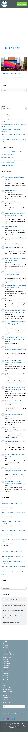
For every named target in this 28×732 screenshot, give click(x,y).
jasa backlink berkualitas (11, 441)
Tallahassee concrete (10, 299)
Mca (4, 681)
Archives (3, 585)
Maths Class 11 (6, 661)
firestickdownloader (10, 247)
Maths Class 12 (6, 659)
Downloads (5, 695)
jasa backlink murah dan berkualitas (13, 400)
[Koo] (12, 719)
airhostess (3, 157)
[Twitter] (5, 719)
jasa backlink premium (10, 347)
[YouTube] (10, 719)
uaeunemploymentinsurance (12, 237)
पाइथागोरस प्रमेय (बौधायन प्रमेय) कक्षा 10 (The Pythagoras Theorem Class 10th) (15, 324)
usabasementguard (5, 152)
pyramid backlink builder (11, 310)
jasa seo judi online (9, 481)
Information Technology (8, 654)
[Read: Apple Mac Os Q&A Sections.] (14, 63)
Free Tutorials (6, 697)
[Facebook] (3, 719)
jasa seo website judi (10, 468)
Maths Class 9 (6, 665)
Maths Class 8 (6, 667)
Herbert (7, 321)
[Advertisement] (14, 23)
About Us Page (6, 649)
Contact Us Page (7, 651)
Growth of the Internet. (10, 403)
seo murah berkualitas (10, 414)
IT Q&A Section (7, 689)
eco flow (3, 154)
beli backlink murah (10, 360)
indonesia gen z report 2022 (11, 454)
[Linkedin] (14, 719)
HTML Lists (10, 165)
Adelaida (7, 337)
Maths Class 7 (6, 669)
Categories (3, 106)
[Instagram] (8, 719)
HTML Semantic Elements (18, 152)
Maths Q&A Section (7, 691)
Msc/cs (4, 683)
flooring (3, 165)
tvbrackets (7, 272)
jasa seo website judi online (11, 387)
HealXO (3, 160)
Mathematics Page (7, 653)
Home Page (5, 643)
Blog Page (5, 645)
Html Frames (10, 154)
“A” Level (5, 677)
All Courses (5, 647)
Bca (4, 685)
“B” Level (5, 679)
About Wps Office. (21, 299)
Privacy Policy (6, 699)
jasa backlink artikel (10, 427)
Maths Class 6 (6, 671)
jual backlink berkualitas (11, 374)
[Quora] (17, 719)
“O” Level (5, 675)
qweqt (6, 258)
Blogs (4, 693)
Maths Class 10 (6, 663)
